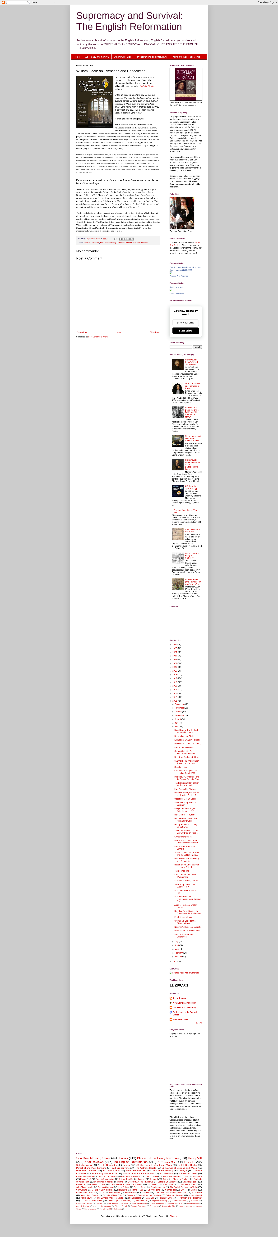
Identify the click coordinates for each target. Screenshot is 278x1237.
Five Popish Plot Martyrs (184, 789)
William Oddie (142, 243)
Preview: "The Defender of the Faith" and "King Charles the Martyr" (192, 412)
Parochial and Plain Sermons (91, 1168)
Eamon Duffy (86, 1179)
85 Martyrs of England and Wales (179, 1168)
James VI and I (195, 1195)
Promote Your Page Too (179, 276)
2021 (174, 663)
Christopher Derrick (182, 837)
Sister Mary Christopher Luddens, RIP (184, 885)
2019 (174, 671)
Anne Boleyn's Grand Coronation (183, 935)
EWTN (183, 1190)
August (178, 719)
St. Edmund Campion (188, 1174)
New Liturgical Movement (184, 1003)
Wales (101, 1193)
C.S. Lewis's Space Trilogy (191, 487)
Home (77, 56)
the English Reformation (131, 1162)
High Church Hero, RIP (184, 815)
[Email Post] (115, 239)
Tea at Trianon (179, 998)
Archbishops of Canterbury (119, 1201)
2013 (174, 693)
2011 (174, 701)
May (177, 942)
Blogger (173, 1216)
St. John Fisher (180, 767)
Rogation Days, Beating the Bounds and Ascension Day (187, 912)
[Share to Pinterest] (132, 239)
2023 (174, 656)
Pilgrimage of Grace (85, 1193)
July (177, 723)
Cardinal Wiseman (185, 1206)
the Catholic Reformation (91, 1201)
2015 (174, 686)
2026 (174, 644)
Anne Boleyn (123, 1187)
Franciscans (137, 1190)
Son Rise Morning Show (93, 1158)
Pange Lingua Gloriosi (184, 747)
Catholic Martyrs (84, 1165)
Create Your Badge (177, 293)
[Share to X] (126, 239)
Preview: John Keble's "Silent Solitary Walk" (191, 362)
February (179, 953)
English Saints (140, 1187)
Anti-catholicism (166, 1174)
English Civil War (98, 1184)
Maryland (150, 1198)
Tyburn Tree (167, 1184)
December (179, 704)
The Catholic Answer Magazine (111, 1198)
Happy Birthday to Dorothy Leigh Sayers (185, 825)
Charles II (153, 1179)
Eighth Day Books (187, 1165)
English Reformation (105, 1179)
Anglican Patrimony (159, 1201)
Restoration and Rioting (184, 736)
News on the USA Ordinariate (187, 931)
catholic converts (120, 1168)
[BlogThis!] (123, 239)
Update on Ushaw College (186, 799)
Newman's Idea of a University (187, 927)
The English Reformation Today (184, 1187)
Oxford (165, 1179)
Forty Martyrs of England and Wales (127, 1184)
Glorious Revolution (138, 1206)
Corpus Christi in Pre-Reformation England (184, 752)
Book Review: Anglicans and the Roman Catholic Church (187, 778)
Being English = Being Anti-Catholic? (192, 555)
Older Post (154, 332)
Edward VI (80, 1184)
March (178, 949)
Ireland (120, 1182)
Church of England (181, 1179)
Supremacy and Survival (96, 56)
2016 (174, 682)
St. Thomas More (167, 1162)
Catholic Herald (147, 86)
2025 (174, 648)
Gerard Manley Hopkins (102, 1190)
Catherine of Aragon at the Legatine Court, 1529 (185, 772)
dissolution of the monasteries (138, 1173)
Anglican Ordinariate (91, 243)
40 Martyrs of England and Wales (154, 1165)
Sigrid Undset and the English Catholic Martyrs (193, 438)
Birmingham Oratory (89, 1195)
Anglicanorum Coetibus (150, 1195)
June (177, 727)
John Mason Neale (84, 1187)
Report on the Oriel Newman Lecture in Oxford (186, 866)
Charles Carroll (121, 1206)
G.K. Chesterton (109, 1165)
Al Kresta (194, 1201)
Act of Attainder (193, 1203)
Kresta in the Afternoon (102, 1206)
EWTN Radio (131, 1193)
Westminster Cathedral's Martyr (188, 743)
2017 (174, 678)
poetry (127, 1165)
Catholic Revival (82, 1206)
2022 (174, 659)
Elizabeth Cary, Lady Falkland (187, 740)
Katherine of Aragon (85, 1176)
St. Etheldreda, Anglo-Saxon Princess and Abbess (186, 762)
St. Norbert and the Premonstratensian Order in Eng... (187, 899)
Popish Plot (197, 1193)
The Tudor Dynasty (163, 1170)
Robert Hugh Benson (175, 1203)
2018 (174, 674)
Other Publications (123, 56)
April (177, 945)
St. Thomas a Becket (103, 1182)
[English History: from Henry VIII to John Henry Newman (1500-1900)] (171, 273)
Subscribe (186, 330)
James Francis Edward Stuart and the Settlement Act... (187, 854)
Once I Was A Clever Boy (184, 1007)
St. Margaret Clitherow (188, 1184)
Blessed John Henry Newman (112, 243)
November (179, 708)
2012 (174, 697)
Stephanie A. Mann (177, 287)
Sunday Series (151, 1176)
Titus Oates (152, 1184)
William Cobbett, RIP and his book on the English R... (186, 794)
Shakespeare (135, 1198)
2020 (174, 667)
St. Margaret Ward (179, 1201)
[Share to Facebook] (129, 239)
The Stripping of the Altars (118, 1203)
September (180, 715)
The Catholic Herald (145, 1168)
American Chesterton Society (175, 1176)
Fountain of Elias (180, 1019)
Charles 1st (170, 1190)
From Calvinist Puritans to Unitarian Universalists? (186, 841)
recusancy (197, 1176)
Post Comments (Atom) (98, 337)
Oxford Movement (157, 1203)
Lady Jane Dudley (139, 1203)
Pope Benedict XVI (136, 1170)
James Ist (131, 1195)
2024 (174, 652)
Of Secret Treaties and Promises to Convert (193, 385)
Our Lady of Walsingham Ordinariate (171, 1193)
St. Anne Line (154, 1190)
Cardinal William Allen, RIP (192, 530)
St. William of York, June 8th (186, 881)
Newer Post (82, 332)
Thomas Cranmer (105, 1187)
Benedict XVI (141, 1201)
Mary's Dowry (86, 1198)
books (123, 1158)
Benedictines (114, 1193)
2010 (174, 961)
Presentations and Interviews (152, 56)
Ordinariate (118, 1209)
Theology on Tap (181, 871)
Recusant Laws (165, 1198)
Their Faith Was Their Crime (185, 56)
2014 (174, 690)
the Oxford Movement (130, 1176)
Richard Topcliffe (126, 1179)
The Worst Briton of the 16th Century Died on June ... (186, 832)
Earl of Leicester (90, 1209)
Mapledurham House (183, 917)
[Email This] (120, 239)
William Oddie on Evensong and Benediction (186, 860)
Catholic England (190, 1182)
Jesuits (194, 1190)
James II (141, 1179)
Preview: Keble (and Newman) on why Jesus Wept (193, 581)
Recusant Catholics (86, 1170)
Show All (199, 1023)
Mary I (183, 1170)
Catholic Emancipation (168, 1182)
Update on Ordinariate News (186, 757)
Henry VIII (195, 1158)
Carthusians (81, 1190)
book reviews (94, 1162)
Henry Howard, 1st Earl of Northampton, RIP (185, 819)
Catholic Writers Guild (112, 1195)
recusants (122, 1190)
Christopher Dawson (84, 1203)
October (178, 712)
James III (100, 1203)
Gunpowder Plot (168, 1206)
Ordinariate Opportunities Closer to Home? (185, 922)
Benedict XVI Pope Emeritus (140, 1182)
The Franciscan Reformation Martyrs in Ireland (186, 784)
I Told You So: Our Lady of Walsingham (185, 875)
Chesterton (154, 1206)
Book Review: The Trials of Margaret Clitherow (186, 731)
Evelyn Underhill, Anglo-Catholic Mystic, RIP (184, 810)
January (178, 956)
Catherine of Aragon (175, 1195)
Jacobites (145, 1193)
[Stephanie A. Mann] (171, 290)
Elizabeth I (189, 1162)
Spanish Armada (158, 1187)
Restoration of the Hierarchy (189, 1198)
